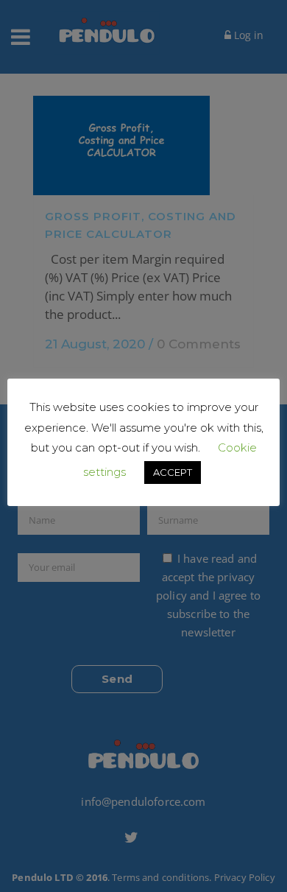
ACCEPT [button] (172, 472)
